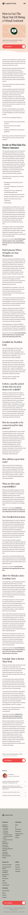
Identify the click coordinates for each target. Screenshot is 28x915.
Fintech (17, 837)
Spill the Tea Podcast (5, 875)
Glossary (4, 883)
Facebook (17, 871)
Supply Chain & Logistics (19, 834)
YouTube (17, 867)
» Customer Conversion (5, 829)
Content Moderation (5, 842)
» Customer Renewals (8, 839)
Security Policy (14, 911)
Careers (4, 895)
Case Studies (5, 885)
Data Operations (6, 855)
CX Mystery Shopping (5, 871)
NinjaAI (4, 857)
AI (15, 827)
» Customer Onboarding (5, 832)
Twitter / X (18, 869)
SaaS (16, 825)
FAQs (3, 880)
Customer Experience (5, 825)
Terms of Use (22, 911)
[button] (24, 3)
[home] (9, 3)
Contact (4, 897)
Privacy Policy (7, 911)
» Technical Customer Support (8, 837)
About (4, 893)
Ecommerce (18, 829)
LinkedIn (17, 864)
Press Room (5, 878)
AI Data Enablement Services (7, 849)
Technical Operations (5, 853)
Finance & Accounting (5, 846)
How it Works (5, 890)
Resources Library (7, 864)
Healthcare (18, 831)
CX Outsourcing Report (6, 867)
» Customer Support (7, 834)
